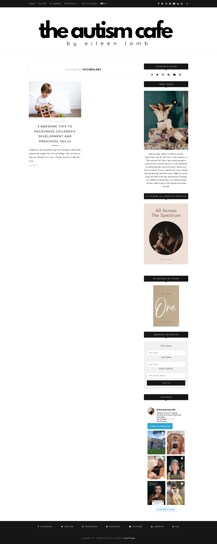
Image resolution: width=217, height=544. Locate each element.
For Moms (60, 121)
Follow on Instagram (160, 426)
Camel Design (129, 538)
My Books (55, 4)
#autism (171, 419)
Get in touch (89, 4)
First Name (166, 345)
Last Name (166, 357)
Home (32, 4)
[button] (156, 442)
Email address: (166, 368)
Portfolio (70, 4)
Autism (42, 4)
